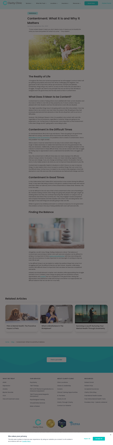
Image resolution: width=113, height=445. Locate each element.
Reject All (87, 439)
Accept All (98, 439)
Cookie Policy (26, 441)
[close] (110, 434)
